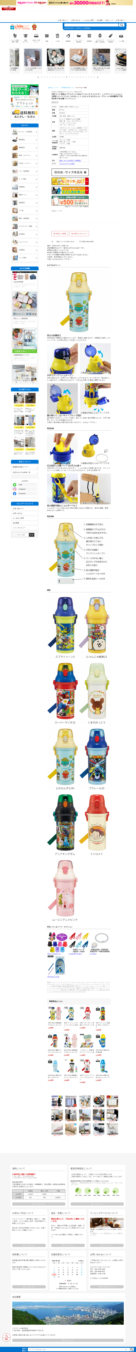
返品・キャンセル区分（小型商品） (71, 160)
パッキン (93, 954)
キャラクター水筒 (81, 87)
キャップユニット (54, 954)
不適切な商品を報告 (87, 241)
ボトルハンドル (53, 977)
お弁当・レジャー (53, 87)
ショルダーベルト (75, 954)
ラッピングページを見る (67, 163)
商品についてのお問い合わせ (65, 241)
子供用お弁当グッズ (67, 87)
